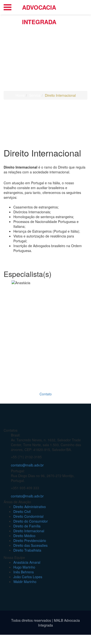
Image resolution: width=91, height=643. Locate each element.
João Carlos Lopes (27, 576)
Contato (46, 394)
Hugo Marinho (24, 567)
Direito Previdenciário (29, 540)
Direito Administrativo (29, 506)
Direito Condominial (28, 516)
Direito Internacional (28, 530)
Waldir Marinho (24, 581)
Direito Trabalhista (27, 550)
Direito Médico (24, 535)
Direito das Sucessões (30, 545)
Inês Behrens (23, 571)
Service (35, 95)
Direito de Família (27, 526)
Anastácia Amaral (26, 562)
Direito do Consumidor (30, 521)
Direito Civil (22, 511)
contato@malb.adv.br (27, 465)
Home (20, 95)
